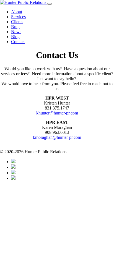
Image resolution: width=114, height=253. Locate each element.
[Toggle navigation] (49, 4)
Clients (17, 21)
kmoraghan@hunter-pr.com (57, 137)
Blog (15, 36)
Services (18, 16)
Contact (18, 41)
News (16, 31)
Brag (15, 26)
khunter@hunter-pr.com (57, 113)
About (16, 11)
